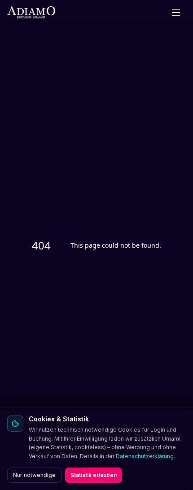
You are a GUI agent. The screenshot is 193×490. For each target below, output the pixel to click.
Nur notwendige (34, 475)
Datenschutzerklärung (145, 456)
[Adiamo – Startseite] (31, 12)
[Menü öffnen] (176, 12)
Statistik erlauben (93, 475)
